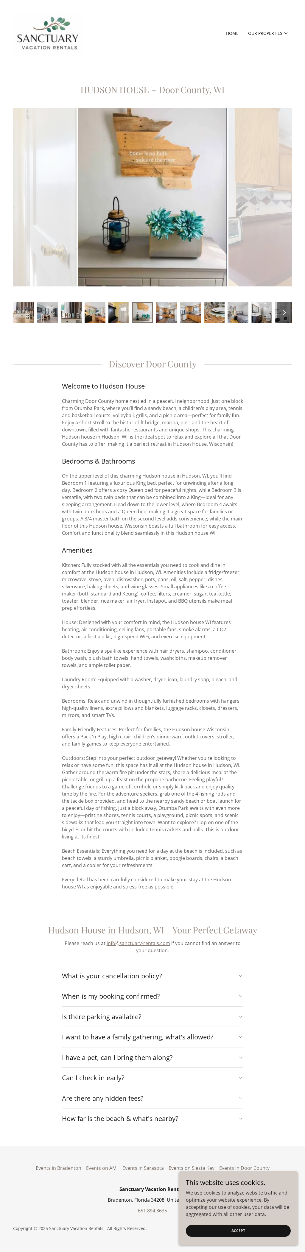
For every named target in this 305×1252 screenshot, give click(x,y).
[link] (48, 32)
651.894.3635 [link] (152, 1210)
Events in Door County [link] (244, 1168)
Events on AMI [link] (102, 1168)
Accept (238, 1230)
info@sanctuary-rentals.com (138, 943)
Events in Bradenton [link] (58, 1168)
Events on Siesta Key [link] (191, 1168)
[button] (268, 33)
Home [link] (232, 33)
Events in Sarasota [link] (143, 1168)
